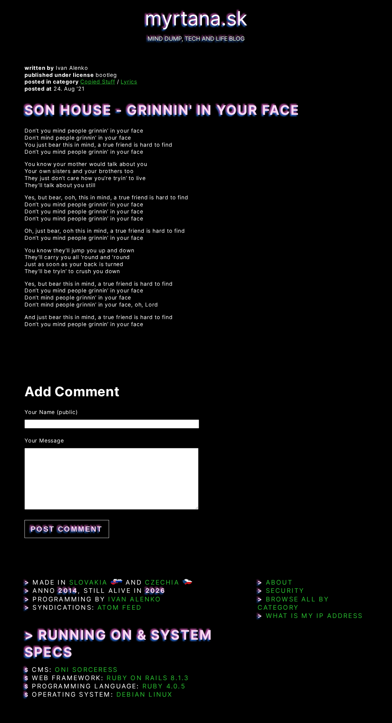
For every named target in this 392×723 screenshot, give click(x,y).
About (279, 582)
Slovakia (88, 582)
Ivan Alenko (134, 599)
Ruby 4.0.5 (164, 686)
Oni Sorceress (86, 669)
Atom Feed (119, 607)
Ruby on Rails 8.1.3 (148, 678)
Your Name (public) (50, 412)
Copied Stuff (97, 81)
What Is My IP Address (314, 615)
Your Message (44, 440)
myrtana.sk (196, 18)
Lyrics (129, 81)
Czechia (162, 582)
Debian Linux (144, 694)
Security (285, 590)
